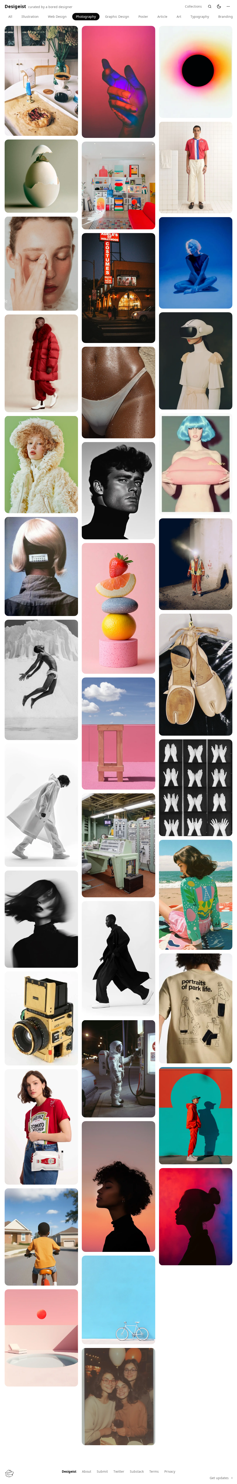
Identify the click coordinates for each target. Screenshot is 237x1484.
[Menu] (228, 6)
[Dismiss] (232, 1478)
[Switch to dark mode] (219, 6)
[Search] (210, 6)
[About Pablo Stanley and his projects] (9, 1473)
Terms (154, 1471)
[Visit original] (71, 129)
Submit (102, 1471)
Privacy (169, 1471)
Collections (193, 6)
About (86, 1471)
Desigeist (69, 1471)
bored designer (60, 7)
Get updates (219, 1478)
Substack (137, 1471)
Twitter (118, 1471)
